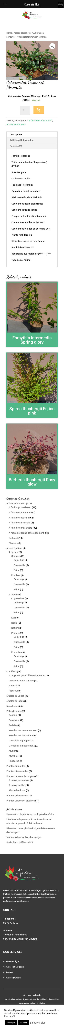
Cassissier (14, 720)
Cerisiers (16, 556)
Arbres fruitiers (14, 548)
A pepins (13, 594)
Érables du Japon (15, 696)
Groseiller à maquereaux (22, 745)
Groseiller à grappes (19, 740)
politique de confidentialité (40, 999)
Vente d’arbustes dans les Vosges (24, 837)
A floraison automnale (20, 512)
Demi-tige (19, 560)
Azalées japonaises (19, 780)
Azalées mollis (16, 785)
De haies (13, 538)
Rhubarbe (14, 761)
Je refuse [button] (23, 1023)
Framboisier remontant (21, 735)
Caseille (13, 715)
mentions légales (22, 999)
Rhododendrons (17, 790)
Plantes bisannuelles (17, 771)
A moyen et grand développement (26, 533)
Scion (17, 570)
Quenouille (19, 565)
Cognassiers (17, 598)
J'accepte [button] (11, 1023)
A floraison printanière (40, 120)
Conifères (11, 671)
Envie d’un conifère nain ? (19, 842)
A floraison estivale (19, 517)
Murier (12, 750)
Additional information (21, 140)
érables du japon (15, 701)
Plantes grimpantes (16, 795)
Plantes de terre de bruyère (20, 776)
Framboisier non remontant (23, 730)
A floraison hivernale (19, 522)
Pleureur (13, 543)
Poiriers (15, 633)
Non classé (12, 706)
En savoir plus (37, 1022)
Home (9, 33)
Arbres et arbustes (23, 33)
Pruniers (15, 575)
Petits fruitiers (13, 711)
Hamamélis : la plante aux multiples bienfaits (30, 814)
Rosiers (9, 972)
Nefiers (15, 628)
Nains (12, 685)
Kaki (13, 617)
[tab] (32, 134)
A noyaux (13, 552)
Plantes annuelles (15, 766)
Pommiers (16, 652)
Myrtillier (13, 756)
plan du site (9, 999)
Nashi (14, 622)
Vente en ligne (12, 961)
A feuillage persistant (20, 507)
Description (16, 134)
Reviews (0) (16, 146)
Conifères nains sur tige (21, 680)
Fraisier (13, 725)
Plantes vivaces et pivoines (20, 800)
